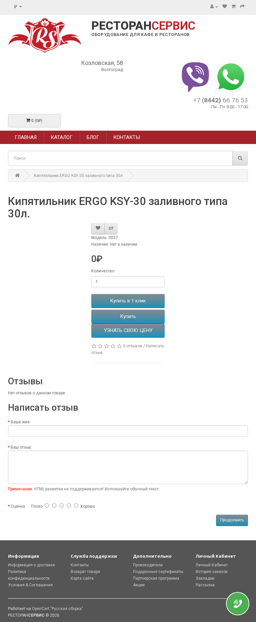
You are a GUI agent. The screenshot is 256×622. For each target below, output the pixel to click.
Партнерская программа (156, 578)
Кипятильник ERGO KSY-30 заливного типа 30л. (79, 175)
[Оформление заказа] (242, 6)
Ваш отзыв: (21, 447)
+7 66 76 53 (220, 100)
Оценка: (18, 506)
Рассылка (205, 585)
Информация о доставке (31, 565)
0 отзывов (132, 346)
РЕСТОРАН (143, 26)
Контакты (80, 565)
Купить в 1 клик (128, 301)
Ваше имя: (21, 422)
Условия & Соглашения (30, 585)
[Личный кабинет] (214, 6)
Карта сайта (82, 578)
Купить (128, 316)
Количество (102, 271)
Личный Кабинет (212, 565)
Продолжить (232, 520)
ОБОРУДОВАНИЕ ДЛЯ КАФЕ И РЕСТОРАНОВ (140, 34)
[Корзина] (233, 6)
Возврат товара (85, 571)
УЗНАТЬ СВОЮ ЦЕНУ (128, 330)
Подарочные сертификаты (158, 571)
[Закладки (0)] (224, 6)
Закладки (205, 578)
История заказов (212, 571)
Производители (148, 565)
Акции (139, 585)
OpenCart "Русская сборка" (57, 608)
